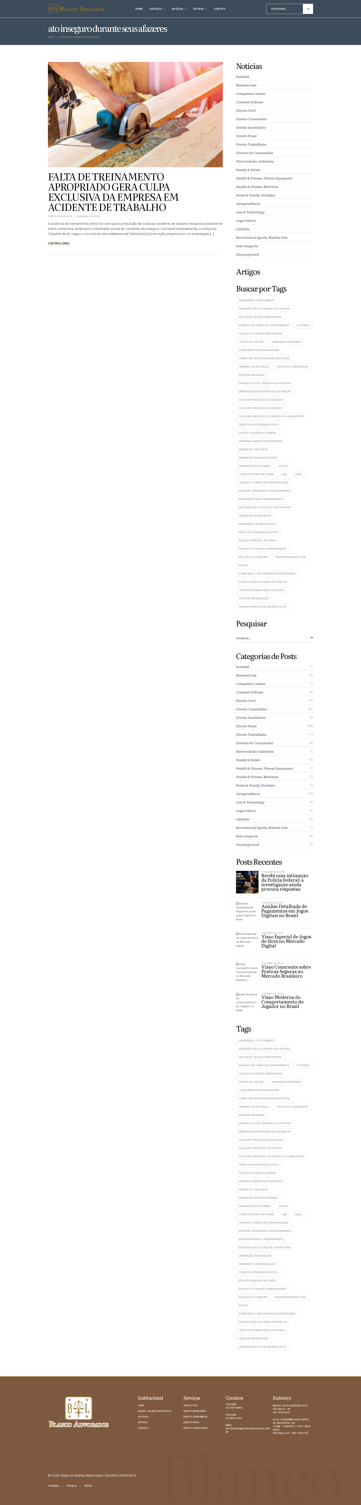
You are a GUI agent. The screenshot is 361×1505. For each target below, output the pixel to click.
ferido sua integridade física (259, 424)
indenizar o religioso (253, 449)
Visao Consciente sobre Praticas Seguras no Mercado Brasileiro (286, 971)
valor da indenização (254, 598)
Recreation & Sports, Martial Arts (262, 237)
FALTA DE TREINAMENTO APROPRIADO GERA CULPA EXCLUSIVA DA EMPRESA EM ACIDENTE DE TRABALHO (113, 191)
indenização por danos (255, 466)
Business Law (246, 85)
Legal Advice (246, 220)
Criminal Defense (249, 102)
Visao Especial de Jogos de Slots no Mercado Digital (286, 941)
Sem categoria (247, 245)
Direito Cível (246, 110)
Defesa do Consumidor (292, 367)
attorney (303, 325)
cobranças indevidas (286, 342)
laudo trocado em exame (256, 474)
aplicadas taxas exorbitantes (260, 317)
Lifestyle (243, 229)
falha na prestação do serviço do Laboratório (271, 416)
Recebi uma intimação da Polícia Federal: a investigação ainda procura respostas (284, 882)
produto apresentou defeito (258, 532)
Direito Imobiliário (251, 127)
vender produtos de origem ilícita (262, 607)
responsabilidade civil (290, 557)
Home (51, 37)
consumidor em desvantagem (259, 350)
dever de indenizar (252, 375)
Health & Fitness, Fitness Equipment (264, 178)
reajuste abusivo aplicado (257, 540)
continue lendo (59, 243)
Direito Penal (246, 135)
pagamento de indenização (257, 524)
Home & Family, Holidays (255, 195)
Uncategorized (247, 254)
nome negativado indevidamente (261, 499)
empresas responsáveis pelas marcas (265, 391)
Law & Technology (250, 212)
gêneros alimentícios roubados (261, 441)
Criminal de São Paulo (254, 367)
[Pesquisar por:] (289, 8)
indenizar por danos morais (258, 458)
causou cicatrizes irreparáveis (261, 333)
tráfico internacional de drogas (262, 590)
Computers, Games (250, 93)
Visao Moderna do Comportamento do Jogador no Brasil (282, 1001)
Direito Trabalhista (60, 216)
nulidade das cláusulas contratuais (265, 507)
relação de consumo (253, 557)
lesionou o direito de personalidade (264, 482)
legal (298, 474)
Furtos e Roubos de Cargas (257, 433)
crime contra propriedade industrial (265, 358)
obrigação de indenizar (255, 516)
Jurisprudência (248, 203)
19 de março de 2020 (88, 216)
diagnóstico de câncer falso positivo (265, 383)
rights (243, 565)
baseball (242, 76)
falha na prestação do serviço (260, 408)
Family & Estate (248, 169)
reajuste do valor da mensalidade (262, 549)
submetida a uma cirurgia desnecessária (267, 573)
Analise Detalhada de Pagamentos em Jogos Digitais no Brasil (284, 910)
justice (283, 466)
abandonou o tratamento (257, 300)
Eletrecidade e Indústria (255, 161)
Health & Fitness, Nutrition (257, 186)
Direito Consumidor (251, 118)
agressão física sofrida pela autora (264, 309)
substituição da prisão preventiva (263, 582)
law (284, 474)
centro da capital (251, 342)
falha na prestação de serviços (261, 400)
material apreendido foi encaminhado (265, 491)
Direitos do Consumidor (254, 152)
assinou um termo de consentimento (264, 325)
